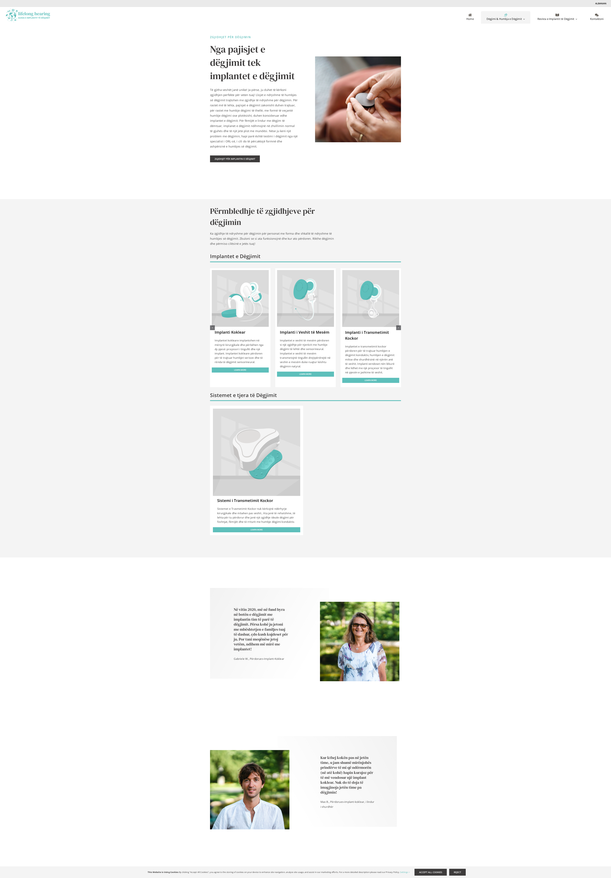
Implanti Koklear (230, 332)
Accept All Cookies (430, 872)
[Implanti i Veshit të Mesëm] (305, 272)
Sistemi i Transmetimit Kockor (245, 500)
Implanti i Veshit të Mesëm (304, 332)
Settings (404, 872)
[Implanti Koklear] (240, 272)
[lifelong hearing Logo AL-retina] (28, 10)
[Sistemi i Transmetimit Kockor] (256, 411)
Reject (457, 872)
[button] (212, 327)
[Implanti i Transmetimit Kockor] (370, 272)
